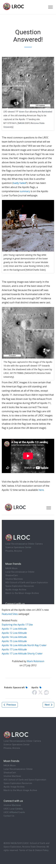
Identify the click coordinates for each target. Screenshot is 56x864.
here (41, 490)
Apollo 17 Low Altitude (14, 649)
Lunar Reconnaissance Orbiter (18, 769)
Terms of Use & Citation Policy (33, 850)
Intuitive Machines (12, 776)
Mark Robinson (35, 661)
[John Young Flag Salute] (28, 225)
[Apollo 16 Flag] (28, 332)
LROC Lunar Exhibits (13, 809)
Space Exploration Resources (18, 783)
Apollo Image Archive (14, 787)
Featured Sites (10, 614)
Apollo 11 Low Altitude (14, 628)
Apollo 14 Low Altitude (14, 637)
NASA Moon (10, 765)
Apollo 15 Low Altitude (14, 641)
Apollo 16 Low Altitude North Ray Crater (24, 645)
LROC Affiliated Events (14, 812)
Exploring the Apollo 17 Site (17, 624)
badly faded (19, 183)
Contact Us (9, 816)
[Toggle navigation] (50, 7)
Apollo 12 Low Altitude (14, 632)
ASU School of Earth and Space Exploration (25, 779)
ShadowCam (10, 772)
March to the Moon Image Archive (20, 790)
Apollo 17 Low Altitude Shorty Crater (22, 653)
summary (25, 191)
